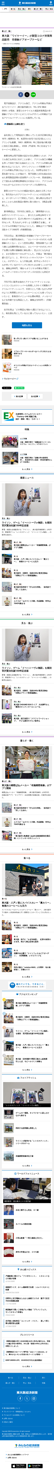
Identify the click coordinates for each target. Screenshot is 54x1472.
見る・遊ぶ (21, 9)
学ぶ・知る (49, 9)
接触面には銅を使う (16, 124)
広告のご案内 (8, 1422)
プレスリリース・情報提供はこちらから (17, 1411)
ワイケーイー (10, 379)
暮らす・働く (38, 9)
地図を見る (27, 325)
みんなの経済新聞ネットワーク (27, 1446)
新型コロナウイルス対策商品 (11, 43)
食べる (13, 9)
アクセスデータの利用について (14, 1415)
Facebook (20, 1398)
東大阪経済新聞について (12, 1408)
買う (29, 9)
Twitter (27, 1398)
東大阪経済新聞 (27, 3)
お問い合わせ (8, 1418)
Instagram (33, 1398)
